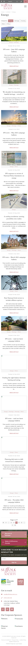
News (3, 23)
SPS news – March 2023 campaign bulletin (14, 258)
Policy (8, 23)
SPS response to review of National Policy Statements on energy (14, 175)
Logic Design (18, 643)
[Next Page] (12, 525)
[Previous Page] (6, 522)
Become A (8, 534)
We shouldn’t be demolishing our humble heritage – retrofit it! (14, 93)
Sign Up (14, 562)
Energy (11, 20)
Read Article (14, 66)
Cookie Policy (22, 640)
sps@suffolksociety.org (10, 594)
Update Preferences (14, 641)
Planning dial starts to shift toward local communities (14, 460)
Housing (23, 20)
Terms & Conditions (6, 640)
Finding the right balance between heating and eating (14, 379)
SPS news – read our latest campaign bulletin (14, 340)
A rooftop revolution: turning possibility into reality (14, 217)
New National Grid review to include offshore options (14, 299)
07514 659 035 (8, 597)
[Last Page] (15, 525)
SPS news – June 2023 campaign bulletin (14, 50)
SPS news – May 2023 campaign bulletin (14, 134)
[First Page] (3, 522)
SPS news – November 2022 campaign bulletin (14, 501)
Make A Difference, (11, 542)
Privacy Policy (15, 640)
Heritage (16, 20)
